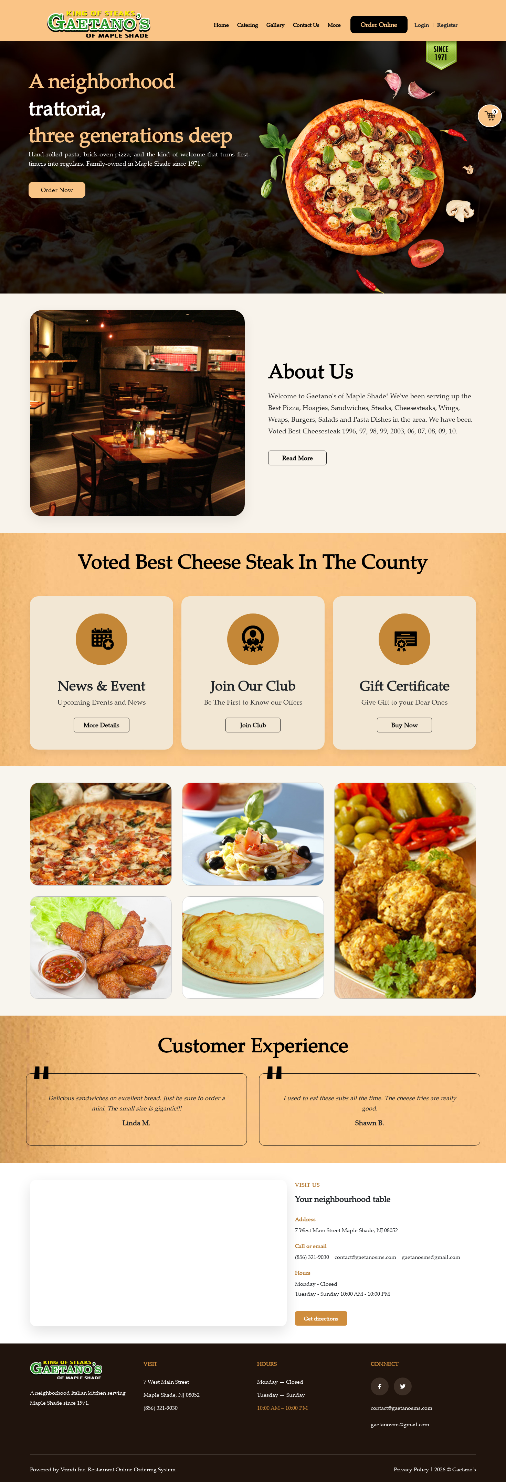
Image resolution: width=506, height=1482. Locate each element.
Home (221, 25)
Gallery (275, 25)
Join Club (253, 725)
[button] (34, 1109)
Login (421, 25)
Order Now (57, 190)
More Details (101, 725)
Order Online (379, 24)
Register (447, 25)
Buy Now (404, 725)
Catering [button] (247, 25)
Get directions (321, 1318)
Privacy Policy (412, 1469)
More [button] (334, 25)
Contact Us (306, 25)
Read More (297, 458)
